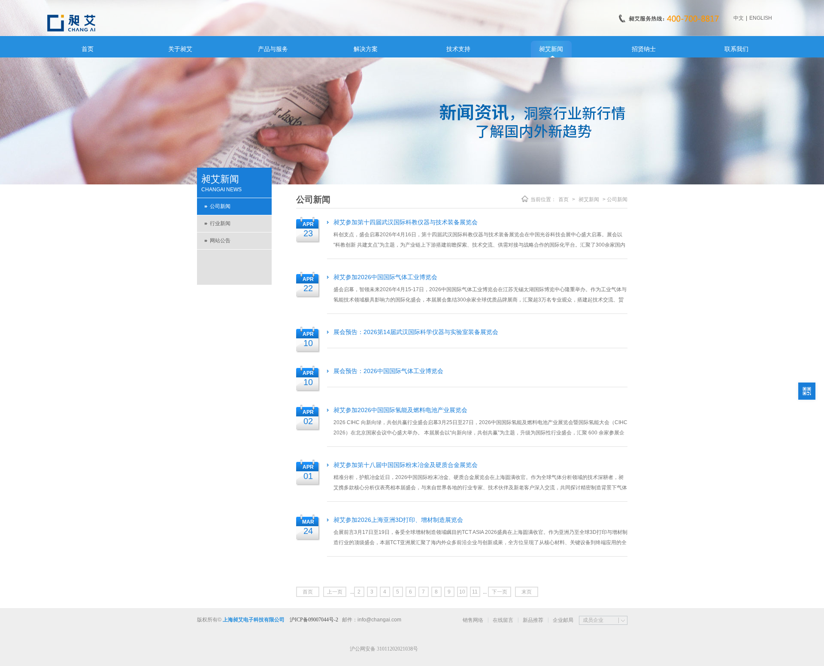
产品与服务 (273, 48)
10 (462, 592)
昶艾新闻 (551, 48)
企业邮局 (563, 620)
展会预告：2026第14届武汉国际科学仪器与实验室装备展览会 (415, 331)
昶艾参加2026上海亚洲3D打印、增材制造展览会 (398, 519)
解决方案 (366, 48)
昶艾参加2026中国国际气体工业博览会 (385, 277)
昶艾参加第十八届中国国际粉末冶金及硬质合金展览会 (405, 464)
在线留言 (503, 620)
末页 (526, 592)
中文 (738, 18)
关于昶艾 (180, 48)
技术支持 (458, 48)
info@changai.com (379, 620)
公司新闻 (220, 206)
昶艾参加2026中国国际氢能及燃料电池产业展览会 (400, 410)
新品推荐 (533, 620)
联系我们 (736, 48)
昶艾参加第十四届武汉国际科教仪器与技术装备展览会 (405, 222)
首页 (88, 48)
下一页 (499, 592)
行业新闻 (220, 223)
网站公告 (220, 241)
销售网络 (473, 620)
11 (475, 592)
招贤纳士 (644, 48)
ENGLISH (760, 18)
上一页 (334, 592)
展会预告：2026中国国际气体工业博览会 (388, 371)
